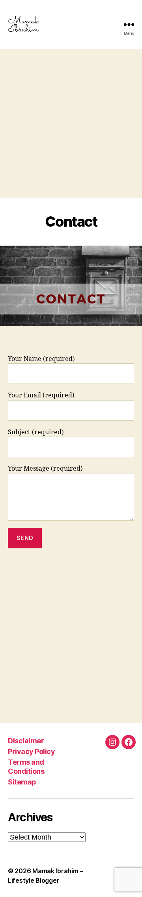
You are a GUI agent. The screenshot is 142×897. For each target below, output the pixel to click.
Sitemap (22, 782)
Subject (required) (36, 432)
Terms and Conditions (26, 766)
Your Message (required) (45, 469)
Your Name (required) (41, 359)
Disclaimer (26, 741)
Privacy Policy (31, 751)
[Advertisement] (71, 123)
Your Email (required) (41, 395)
